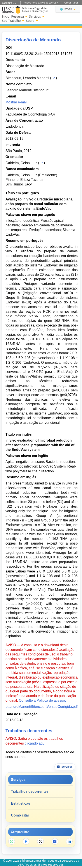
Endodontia (14, 126)
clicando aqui (35, 743)
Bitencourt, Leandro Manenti (27, 78)
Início (5, 16)
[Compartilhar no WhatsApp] (11, 841)
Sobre (30, 21)
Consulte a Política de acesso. (42, 700)
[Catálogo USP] (53, 77)
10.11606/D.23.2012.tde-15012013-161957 (38, 54)
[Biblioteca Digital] (17, 10)
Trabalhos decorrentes (30, 791)
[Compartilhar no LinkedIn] (69, 841)
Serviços (35, 16)
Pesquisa (17, 16)
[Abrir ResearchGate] (55, 841)
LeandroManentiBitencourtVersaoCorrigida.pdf (41, 706)
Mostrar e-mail (16, 102)
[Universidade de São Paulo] (8, 10)
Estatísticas (20, 803)
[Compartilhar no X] (40, 841)
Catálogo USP (9, 3)
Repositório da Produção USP (41, 2)
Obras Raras (71, 2)
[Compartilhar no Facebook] (26, 841)
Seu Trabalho (11, 21)
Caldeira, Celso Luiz (21, 163)
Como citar (20, 815)
